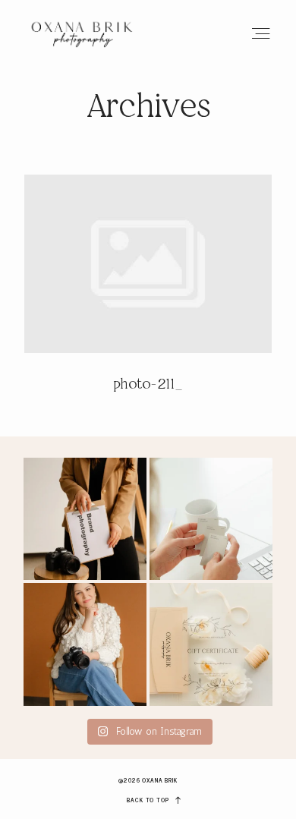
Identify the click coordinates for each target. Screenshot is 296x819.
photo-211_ (148, 294)
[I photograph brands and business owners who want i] (85, 644)
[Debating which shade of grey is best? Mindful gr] (211, 519)
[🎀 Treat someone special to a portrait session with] (211, 644)
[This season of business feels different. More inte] (85, 519)
